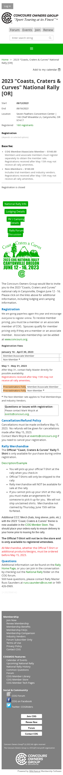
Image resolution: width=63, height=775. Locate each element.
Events (27, 30)
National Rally (34, 572)
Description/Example (14, 463)
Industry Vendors (16, 636)
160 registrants (24, 125)
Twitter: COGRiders (22, 706)
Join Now (11, 620)
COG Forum (18, 695)
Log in (7, 6)
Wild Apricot (34, 771)
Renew (48, 30)
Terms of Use (13, 642)
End (4, 108)
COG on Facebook (21, 701)
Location (6, 113)
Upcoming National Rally (20, 663)
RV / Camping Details (16, 221)
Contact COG (13, 649)
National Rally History (18, 666)
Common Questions (17, 669)
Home (5, 59)
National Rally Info (15, 204)
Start (4, 103)
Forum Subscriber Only (19, 639)
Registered (7, 125)
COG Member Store (36, 524)
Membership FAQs (16, 629)
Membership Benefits (18, 626)
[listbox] (47, 70)
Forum (15, 30)
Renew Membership (17, 623)
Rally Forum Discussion (16, 232)
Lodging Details (15, 211)
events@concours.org (17, 414)
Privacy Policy (14, 646)
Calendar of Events (16, 660)
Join (37, 30)
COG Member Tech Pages (20, 682)
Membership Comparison (20, 633)
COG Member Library (18, 676)
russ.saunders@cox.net (37, 582)
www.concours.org (16, 339)
